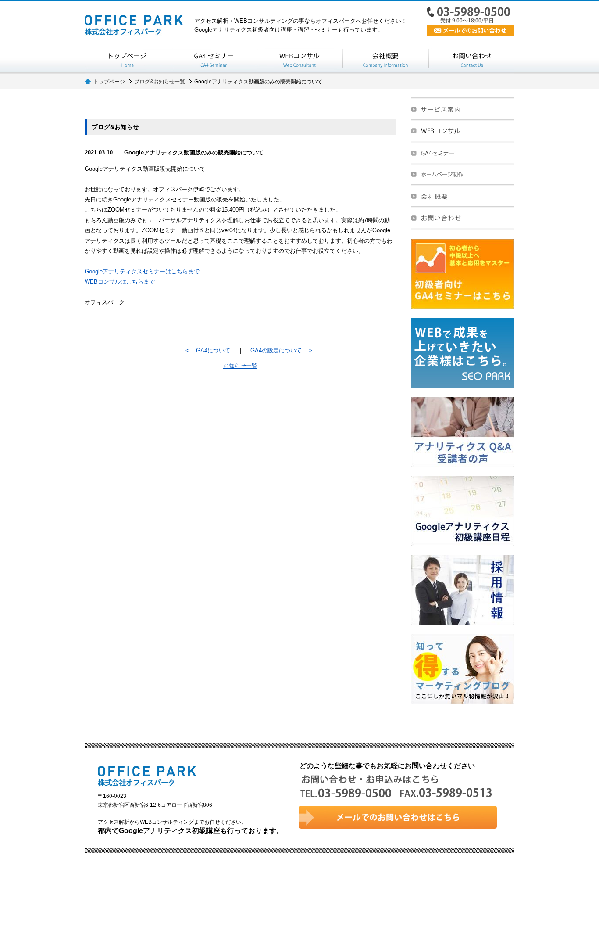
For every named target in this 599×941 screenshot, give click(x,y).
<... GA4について (208, 350)
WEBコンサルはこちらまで (120, 281)
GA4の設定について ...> (281, 350)
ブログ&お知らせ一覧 (159, 81)
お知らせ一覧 (240, 366)
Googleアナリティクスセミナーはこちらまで (142, 271)
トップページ (109, 81)
